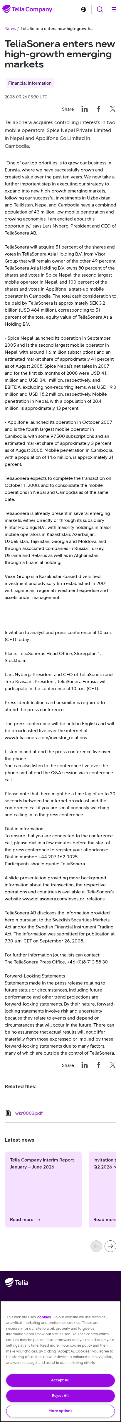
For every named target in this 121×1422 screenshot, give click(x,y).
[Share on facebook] (98, 109)
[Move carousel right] (110, 1246)
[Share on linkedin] (84, 109)
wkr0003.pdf (29, 1113)
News (10, 28)
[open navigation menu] (100, 9)
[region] (60, 1361)
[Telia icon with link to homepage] (16, 1294)
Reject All (60, 1395)
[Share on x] (112, 109)
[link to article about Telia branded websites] (84, 9)
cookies (44, 1317)
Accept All (60, 1380)
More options (60, 1411)
